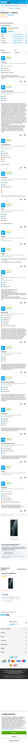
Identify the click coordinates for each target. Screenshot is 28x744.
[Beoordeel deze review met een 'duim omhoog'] (20, 81)
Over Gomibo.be (5, 675)
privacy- (3, 729)
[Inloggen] (20, 2)
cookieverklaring (9, 729)
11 (10, 514)
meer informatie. (17, 673)
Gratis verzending (16, 539)
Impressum (15, 675)
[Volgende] (26, 515)
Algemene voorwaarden (10, 677)
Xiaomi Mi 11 (3, 10)
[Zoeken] (26, 5)
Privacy (11, 675)
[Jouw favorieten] (23, 2)
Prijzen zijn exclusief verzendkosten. (15, 671)
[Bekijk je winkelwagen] (26, 2)
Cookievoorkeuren (22, 675)
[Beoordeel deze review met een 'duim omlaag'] (25, 81)
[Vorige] (2, 622)
